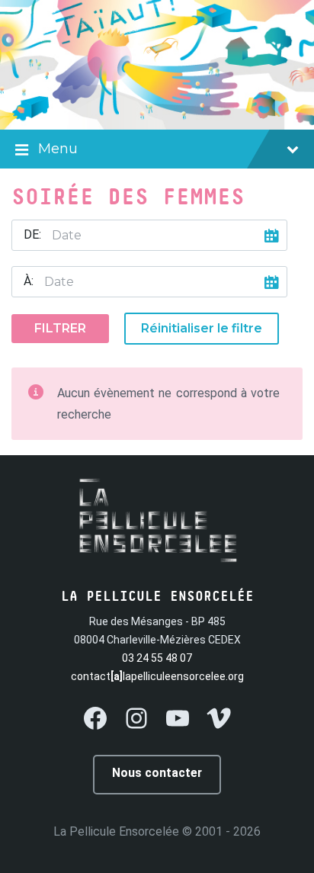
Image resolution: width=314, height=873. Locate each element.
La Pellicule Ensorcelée (116, 831)
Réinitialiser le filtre (201, 328)
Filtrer (60, 328)
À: (29, 281)
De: (32, 234)
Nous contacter (157, 772)
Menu (58, 148)
